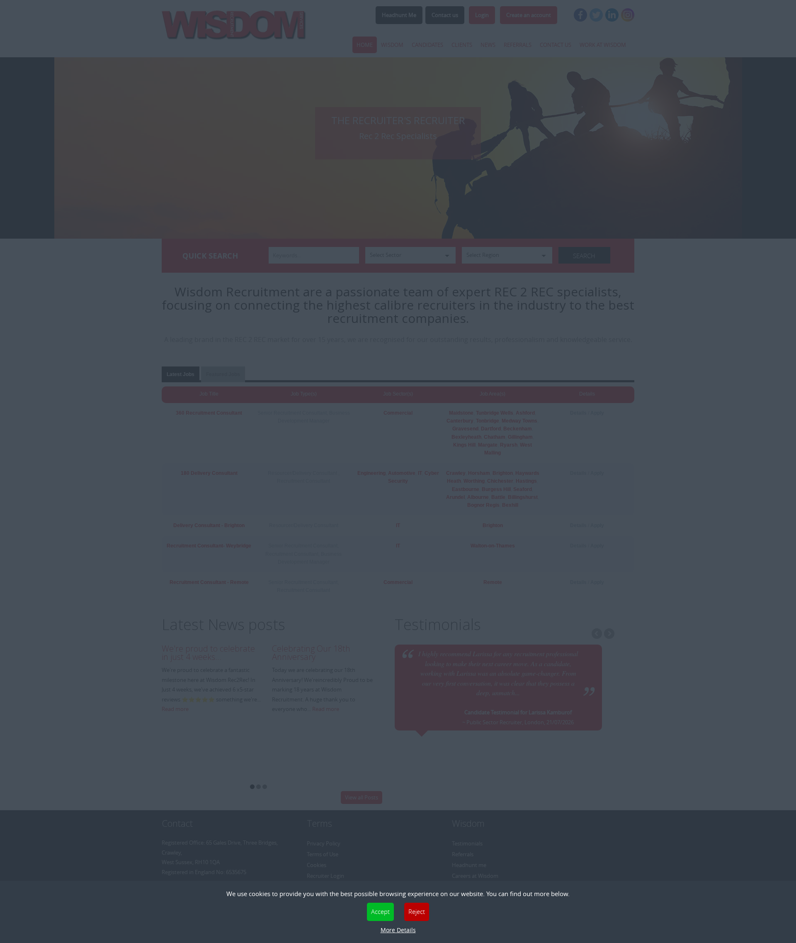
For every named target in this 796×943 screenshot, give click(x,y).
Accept (380, 911)
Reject (416, 911)
